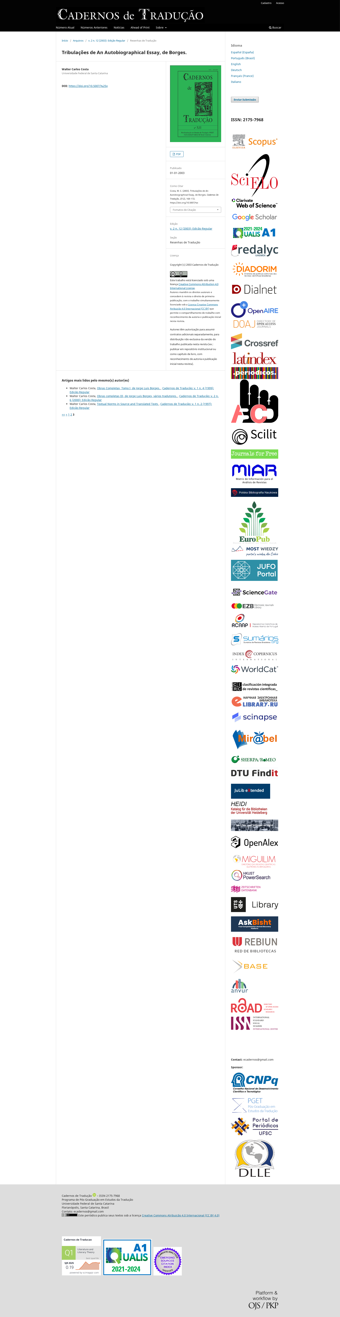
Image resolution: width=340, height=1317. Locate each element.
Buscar (276, 27)
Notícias (119, 27)
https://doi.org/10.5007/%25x (88, 86)
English (236, 64)
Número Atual (65, 27)
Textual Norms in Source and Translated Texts (128, 404)
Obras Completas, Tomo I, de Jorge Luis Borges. (129, 388)
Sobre (160, 27)
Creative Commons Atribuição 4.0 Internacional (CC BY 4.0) (180, 1215)
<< (63, 414)
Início (65, 40)
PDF (178, 154)
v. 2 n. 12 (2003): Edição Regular (106, 40)
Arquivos (78, 40)
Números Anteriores (94, 27)
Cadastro (266, 3)
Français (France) (242, 76)
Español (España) (242, 52)
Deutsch (236, 70)
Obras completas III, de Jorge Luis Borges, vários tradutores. (137, 396)
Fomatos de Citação (184, 210)
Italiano (236, 82)
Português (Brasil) (243, 58)
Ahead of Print (140, 27)
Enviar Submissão (245, 99)
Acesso (280, 3)
